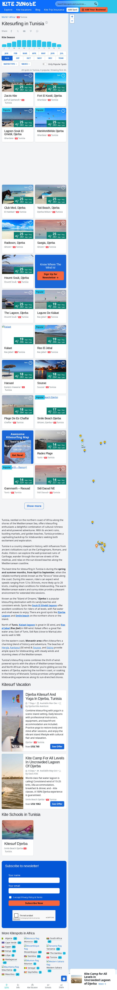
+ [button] (72, 16)
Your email (14, 885)
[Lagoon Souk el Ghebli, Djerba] (17, 117)
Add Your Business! (95, 9)
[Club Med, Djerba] (17, 194)
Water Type (9, 64)
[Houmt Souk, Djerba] (17, 264)
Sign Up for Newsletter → (51, 276)
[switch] (45, 64)
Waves (25, 64)
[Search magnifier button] (96, 4)
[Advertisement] (34, 164)
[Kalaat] (6, 326)
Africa (12, 17)
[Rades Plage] (50, 439)
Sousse (37, 647)
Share (61, 987)
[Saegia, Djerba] (50, 229)
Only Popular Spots (57, 64)
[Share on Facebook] (11, 31)
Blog (37, 9)
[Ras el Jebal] (50, 334)
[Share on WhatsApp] (37, 31)
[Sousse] (50, 369)
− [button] (72, 21)
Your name (14, 875)
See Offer (57, 746)
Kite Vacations (24, 9)
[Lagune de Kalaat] (50, 299)
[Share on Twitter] (18, 31)
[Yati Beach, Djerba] (50, 194)
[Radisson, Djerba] (17, 229)
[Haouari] (17, 369)
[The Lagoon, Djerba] (17, 299)
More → (102, 983)
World (5, 17)
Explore (8, 9)
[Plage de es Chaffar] (17, 404)
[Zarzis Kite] (17, 82)
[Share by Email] (24, 31)
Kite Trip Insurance (54, 9)
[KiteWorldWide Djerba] (50, 117)
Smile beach (22, 615)
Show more (34, 506)
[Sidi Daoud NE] (50, 474)
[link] (46, 22)
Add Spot (72, 9)
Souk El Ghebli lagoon (44, 605)
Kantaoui (15, 647)
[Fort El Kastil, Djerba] (50, 82)
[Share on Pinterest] (31, 31)
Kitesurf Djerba (16, 844)
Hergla (5, 647)
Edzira (50, 647)
